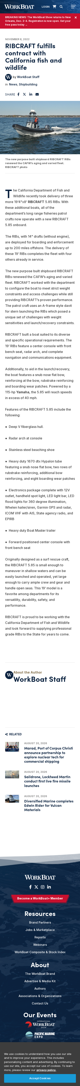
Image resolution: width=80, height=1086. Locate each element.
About (40, 964)
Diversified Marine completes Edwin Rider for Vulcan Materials (48, 805)
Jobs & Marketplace (40, 930)
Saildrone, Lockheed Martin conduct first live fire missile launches (47, 781)
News (13, 84)
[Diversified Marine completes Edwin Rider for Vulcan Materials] (12, 799)
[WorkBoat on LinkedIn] (48, 887)
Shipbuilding (28, 84)
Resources (40, 913)
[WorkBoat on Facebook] (30, 887)
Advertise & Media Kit (40, 981)
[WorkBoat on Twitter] (36, 887)
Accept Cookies (40, 1078)
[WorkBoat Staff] (8, 77)
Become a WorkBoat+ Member (40, 898)
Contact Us (40, 1003)
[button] (18, 94)
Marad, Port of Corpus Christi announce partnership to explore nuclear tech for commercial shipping (48, 754)
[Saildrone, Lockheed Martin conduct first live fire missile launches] (12, 774)
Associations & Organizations (40, 996)
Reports (40, 937)
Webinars (40, 944)
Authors (40, 988)
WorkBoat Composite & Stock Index (40, 952)
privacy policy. (46, 1070)
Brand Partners (40, 922)
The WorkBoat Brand (40, 973)
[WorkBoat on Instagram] (43, 887)
